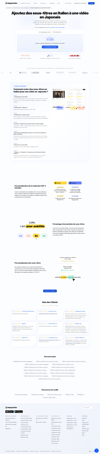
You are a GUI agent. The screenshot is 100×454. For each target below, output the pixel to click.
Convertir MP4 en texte (26, 429)
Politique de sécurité (45, 451)
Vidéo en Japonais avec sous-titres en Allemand (62, 373)
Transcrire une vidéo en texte (54, 394)
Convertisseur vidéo (55, 426)
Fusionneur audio (55, 436)
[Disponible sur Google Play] (18, 411)
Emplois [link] (83, 426)
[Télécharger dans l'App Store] (9, 411)
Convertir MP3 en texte (26, 426)
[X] (91, 451)
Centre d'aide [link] (85, 430)
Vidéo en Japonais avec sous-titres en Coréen (35, 370)
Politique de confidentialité (22, 451)
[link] (50, 27)
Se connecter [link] (68, 3)
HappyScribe (9, 7)
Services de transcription (11, 422)
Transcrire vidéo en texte (26, 420)
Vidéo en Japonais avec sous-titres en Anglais (63, 376)
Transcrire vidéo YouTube (49, 397)
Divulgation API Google (56, 451)
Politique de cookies (34, 451)
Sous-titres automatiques (21, 394)
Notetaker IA (81, 394)
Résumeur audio (24, 435)
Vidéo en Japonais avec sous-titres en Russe (47, 361)
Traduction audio (24, 422)
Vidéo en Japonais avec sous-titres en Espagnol (37, 364)
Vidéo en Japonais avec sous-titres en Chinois (63, 367)
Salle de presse (85, 428)
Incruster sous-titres (55, 434)
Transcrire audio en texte (26, 418)
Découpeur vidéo (55, 439)
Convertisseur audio (55, 428)
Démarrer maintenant (50, 291)
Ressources (43, 3)
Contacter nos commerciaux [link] (80, 3)
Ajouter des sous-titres (41, 422)
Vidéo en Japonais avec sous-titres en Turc (63, 364)
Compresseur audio (55, 430)
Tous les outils (54, 443)
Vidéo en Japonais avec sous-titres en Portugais (36, 376)
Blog (83, 435)
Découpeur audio (55, 441)
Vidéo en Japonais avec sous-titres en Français (36, 367)
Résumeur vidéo (24, 437)
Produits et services (25, 3)
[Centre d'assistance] (97, 451)
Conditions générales (10, 451)
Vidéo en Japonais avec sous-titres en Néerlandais (62, 370)
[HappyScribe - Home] (11, 3)
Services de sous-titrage (37, 394)
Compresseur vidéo (55, 432)
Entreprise (52, 3)
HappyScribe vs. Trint (71, 420)
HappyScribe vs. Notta (72, 422)
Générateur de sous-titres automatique (21, 7)
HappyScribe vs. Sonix (72, 424)
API (6, 426)
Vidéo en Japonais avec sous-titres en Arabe (36, 373)
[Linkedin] (89, 451)
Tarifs (58, 3)
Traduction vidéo (24, 424)
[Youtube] (94, 451)
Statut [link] (83, 432)
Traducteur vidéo (69, 394)
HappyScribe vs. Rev (71, 418)
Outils (35, 3)
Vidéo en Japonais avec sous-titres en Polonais (73, 361)
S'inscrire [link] (91, 3)
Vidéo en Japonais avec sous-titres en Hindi (49, 379)
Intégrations (8, 428)
